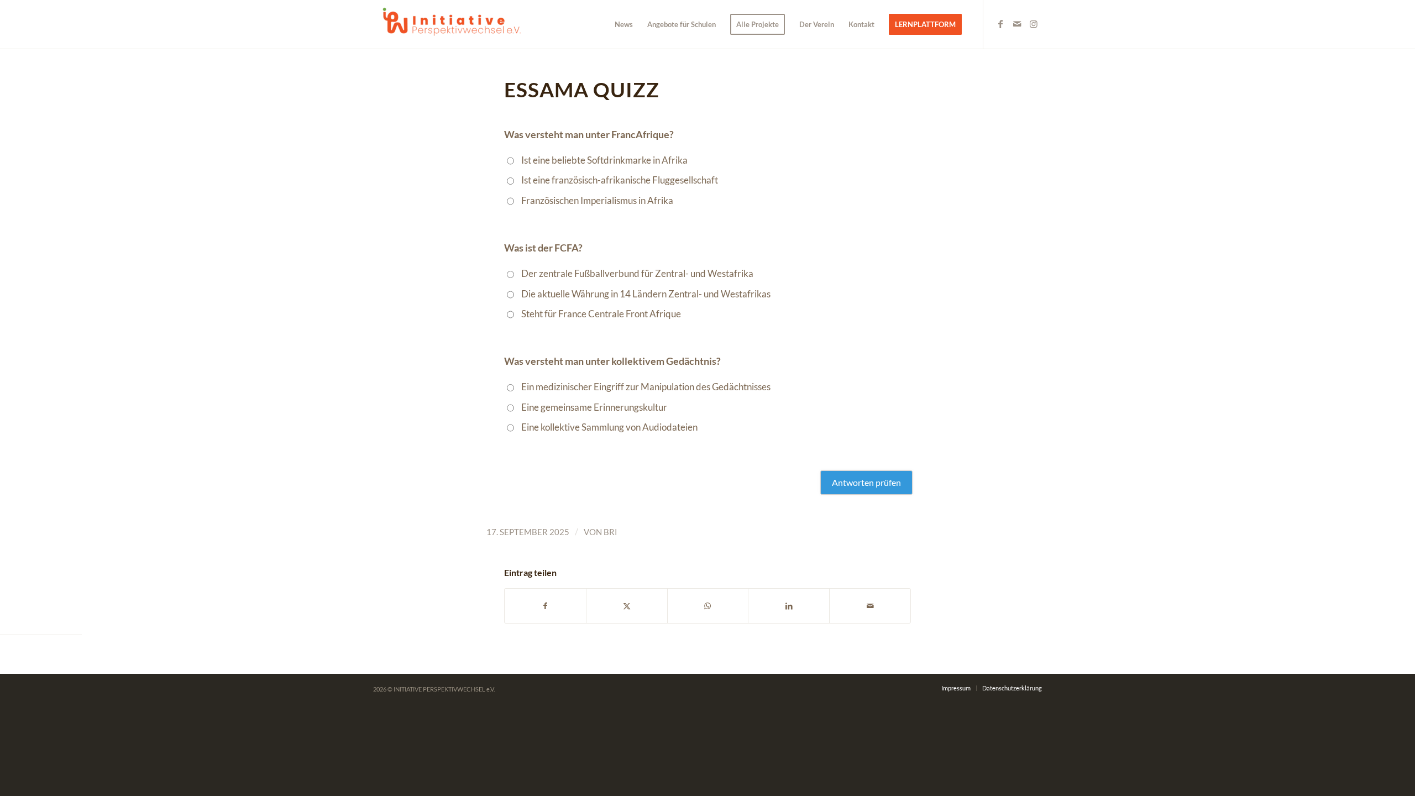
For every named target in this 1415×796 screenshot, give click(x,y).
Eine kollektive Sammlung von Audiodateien (609, 427)
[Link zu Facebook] (1000, 23)
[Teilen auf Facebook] (545, 606)
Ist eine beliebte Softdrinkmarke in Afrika (604, 160)
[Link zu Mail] (1017, 23)
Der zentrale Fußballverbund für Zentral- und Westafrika (637, 273)
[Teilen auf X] (626, 606)
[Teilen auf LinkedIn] (788, 606)
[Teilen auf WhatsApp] (708, 606)
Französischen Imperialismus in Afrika (597, 200)
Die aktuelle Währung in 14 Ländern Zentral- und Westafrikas (646, 294)
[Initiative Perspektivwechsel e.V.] (456, 24)
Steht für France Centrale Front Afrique (601, 314)
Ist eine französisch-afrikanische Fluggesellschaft (619, 180)
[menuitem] (623, 24)
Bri (610, 532)
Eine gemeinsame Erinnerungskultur (594, 407)
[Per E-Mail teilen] (870, 606)
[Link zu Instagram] (1033, 23)
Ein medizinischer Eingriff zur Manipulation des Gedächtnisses (646, 386)
